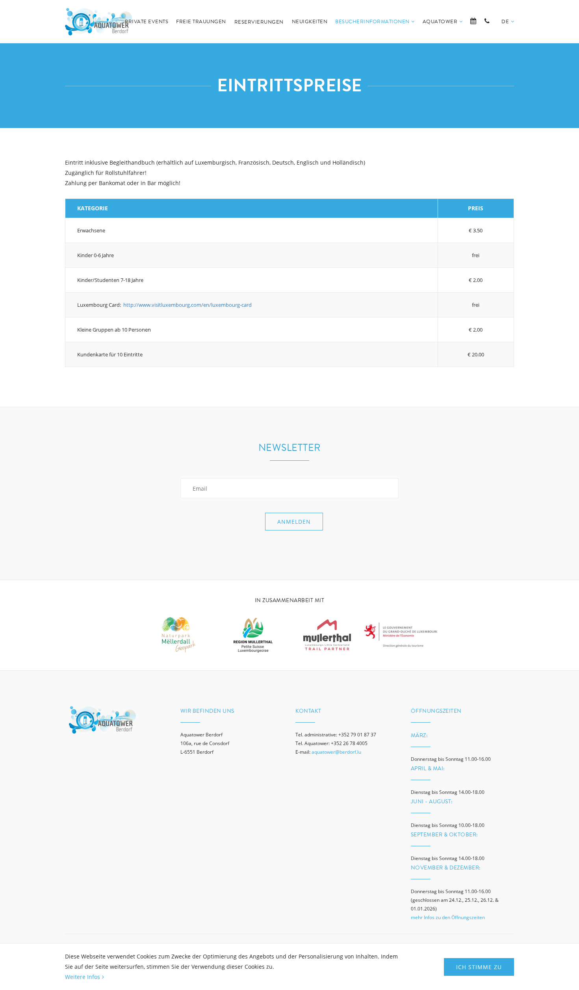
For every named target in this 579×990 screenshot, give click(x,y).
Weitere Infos (82, 977)
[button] (507, 30)
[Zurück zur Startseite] (98, 21)
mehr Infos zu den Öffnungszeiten (448, 917)
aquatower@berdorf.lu (336, 752)
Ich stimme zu (479, 967)
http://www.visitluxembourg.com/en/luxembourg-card (187, 304)
